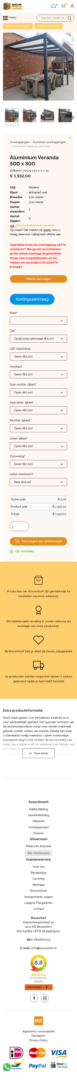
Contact (38, 908)
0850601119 (42, 939)
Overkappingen (20, 142)
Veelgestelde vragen (38, 896)
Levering (38, 878)
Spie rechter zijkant (23, 384)
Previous (5, 117)
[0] (63, 6)
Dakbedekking (38, 809)
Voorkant (16, 366)
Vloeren (38, 833)
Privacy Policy (38, 1040)
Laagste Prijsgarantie (38, 902)
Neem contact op (48, 25)
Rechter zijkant (20, 420)
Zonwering (17, 456)
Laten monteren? (22, 474)
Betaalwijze (38, 872)
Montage (39, 884)
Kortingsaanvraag (32, 299)
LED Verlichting (20, 348)
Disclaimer (38, 1035)
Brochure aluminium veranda (35, 225)
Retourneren (38, 890)
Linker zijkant (19, 438)
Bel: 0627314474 (38, 853)
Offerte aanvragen (18, 25)
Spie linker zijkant (22, 402)
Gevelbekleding (38, 815)
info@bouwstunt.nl (44, 948)
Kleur (14, 312)
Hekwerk (38, 821)
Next (73, 117)
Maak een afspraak (38, 846)
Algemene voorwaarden (38, 1031)
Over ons (39, 866)
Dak (13, 330)
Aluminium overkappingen (49, 142)
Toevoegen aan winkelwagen (41, 541)
